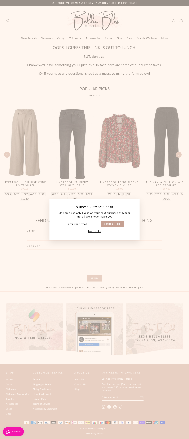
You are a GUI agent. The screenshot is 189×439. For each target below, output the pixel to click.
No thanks (94, 231)
